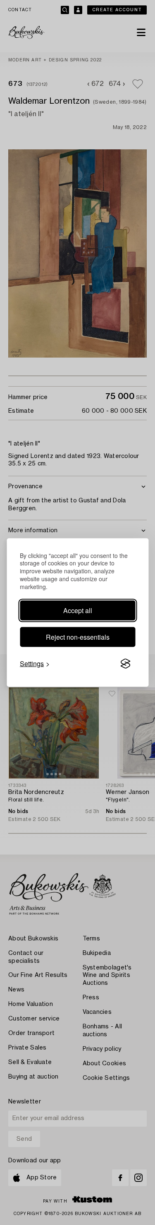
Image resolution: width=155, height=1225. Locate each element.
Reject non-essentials (78, 637)
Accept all (77, 610)
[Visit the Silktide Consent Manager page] (125, 664)
